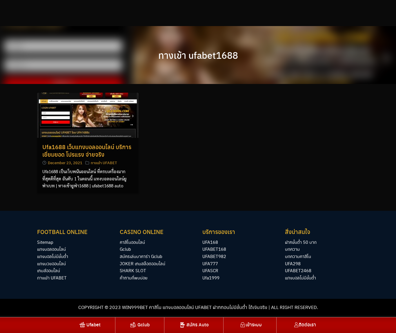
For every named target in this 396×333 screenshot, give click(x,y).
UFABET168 (214, 249)
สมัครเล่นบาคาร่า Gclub (141, 256)
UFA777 (210, 263)
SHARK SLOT (133, 270)
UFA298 (293, 263)
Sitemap (45, 242)
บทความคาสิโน (298, 256)
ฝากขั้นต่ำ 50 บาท (301, 242)
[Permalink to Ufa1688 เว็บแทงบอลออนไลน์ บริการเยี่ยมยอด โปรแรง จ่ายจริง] (88, 114)
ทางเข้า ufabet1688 (198, 55)
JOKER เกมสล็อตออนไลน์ (142, 263)
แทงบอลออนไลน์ (51, 249)
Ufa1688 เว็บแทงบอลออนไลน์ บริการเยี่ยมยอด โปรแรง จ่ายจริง (86, 150)
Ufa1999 (210, 278)
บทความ (292, 249)
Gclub (125, 249)
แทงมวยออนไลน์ (51, 263)
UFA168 (210, 242)
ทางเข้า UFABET (104, 162)
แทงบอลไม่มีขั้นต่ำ (52, 256)
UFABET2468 (298, 270)
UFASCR (210, 270)
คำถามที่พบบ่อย (134, 278)
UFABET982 (214, 256)
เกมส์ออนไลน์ (48, 270)
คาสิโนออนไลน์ (132, 242)
